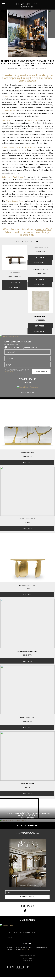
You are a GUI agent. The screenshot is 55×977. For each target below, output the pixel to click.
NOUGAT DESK (15, 273)
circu (27, 787)
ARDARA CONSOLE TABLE (27, 585)
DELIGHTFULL (27, 655)
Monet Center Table (11, 147)
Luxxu (27, 522)
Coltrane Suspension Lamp (27, 651)
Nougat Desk (8, 120)
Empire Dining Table (27, 717)
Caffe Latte (32, 120)
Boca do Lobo (27, 456)
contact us (27, 960)
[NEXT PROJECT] (51, 24)
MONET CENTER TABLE (40, 269)
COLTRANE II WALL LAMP (40, 248)
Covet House (9, 110)
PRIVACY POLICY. (9, 372)
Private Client (31, 347)
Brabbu (27, 589)
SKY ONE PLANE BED (27, 784)
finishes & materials (27, 956)
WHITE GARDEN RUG (40, 316)
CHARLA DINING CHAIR (27, 519)
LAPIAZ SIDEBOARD (27, 452)
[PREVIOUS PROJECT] (3, 24)
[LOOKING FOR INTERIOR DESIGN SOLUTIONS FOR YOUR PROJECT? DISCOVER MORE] (27, 820)
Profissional (13, 347)
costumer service (27, 958)
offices (5, 96)
